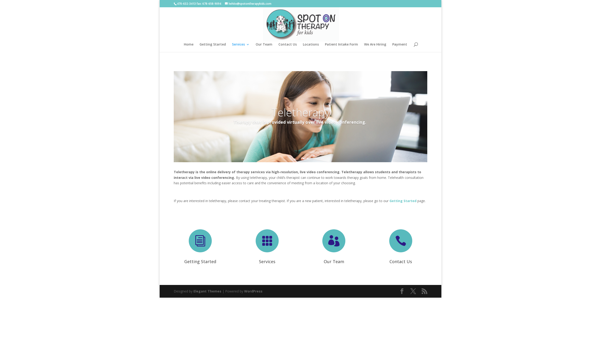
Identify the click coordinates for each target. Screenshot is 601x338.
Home (188, 44)
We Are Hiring (375, 44)
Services (238, 44)
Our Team (264, 44)
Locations (311, 44)
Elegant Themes (207, 291)
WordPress (253, 291)
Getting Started (213, 44)
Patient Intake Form (341, 44)
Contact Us (287, 44)
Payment (399, 44)
